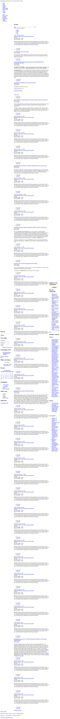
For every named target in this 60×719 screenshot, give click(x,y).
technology (5, 20)
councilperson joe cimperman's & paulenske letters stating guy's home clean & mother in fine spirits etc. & (55, 360)
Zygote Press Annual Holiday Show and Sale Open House (25, 82)
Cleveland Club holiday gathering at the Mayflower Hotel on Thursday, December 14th (30, 227)
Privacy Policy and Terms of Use (6, 717)
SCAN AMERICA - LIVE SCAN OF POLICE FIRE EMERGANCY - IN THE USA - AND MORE (55, 350)
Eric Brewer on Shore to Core (54, 295)
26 (5, 378)
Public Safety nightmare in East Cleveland (55, 302)
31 (1, 379)
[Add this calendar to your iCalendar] (4, 356)
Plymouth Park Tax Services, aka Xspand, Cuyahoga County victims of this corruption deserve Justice (55, 393)
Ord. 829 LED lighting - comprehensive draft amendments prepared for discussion (55, 423)
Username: (3, 340)
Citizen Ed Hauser (20, 713)
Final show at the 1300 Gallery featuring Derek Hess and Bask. (25, 263)
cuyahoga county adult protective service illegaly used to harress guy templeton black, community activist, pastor (55, 382)
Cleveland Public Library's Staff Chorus (21, 51)
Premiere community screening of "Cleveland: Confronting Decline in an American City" (30, 165)
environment (5, 18)
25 (3, 378)
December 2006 (7, 370)
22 (10, 376)
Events (5, 711)
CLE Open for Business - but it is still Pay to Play (55, 448)
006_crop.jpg (54, 439)
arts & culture (5, 15)
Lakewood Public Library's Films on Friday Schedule (24, 36)
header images (5, 8)
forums (4, 7)
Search (4, 387)
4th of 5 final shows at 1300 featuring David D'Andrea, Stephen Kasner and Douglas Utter (31, 99)
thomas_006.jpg (55, 450)
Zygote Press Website (18, 90)
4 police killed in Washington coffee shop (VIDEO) (55, 444)
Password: (3, 342)
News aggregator (6, 388)
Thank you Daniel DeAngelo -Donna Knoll (55, 298)
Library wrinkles (55, 321)
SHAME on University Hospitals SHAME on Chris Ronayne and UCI (55, 314)
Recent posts (5, 386)
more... (6, 385)
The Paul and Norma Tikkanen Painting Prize (7, 353)
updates (4, 12)
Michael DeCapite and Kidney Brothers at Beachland (24, 390)
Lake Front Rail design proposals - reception (55, 427)
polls (4, 10)
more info (18, 49)
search (4, 11)
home (4, 14)
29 (10, 378)
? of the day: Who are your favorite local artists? (55, 388)
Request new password (7, 347)
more (2, 357)
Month (17, 30)
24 (1, 378)
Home (1, 711)
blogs (4, 4)
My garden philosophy (54, 324)
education (4, 17)
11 (3, 375)
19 (5, 376)
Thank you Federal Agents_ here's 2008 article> (55, 327)
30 (12, 378)
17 (1, 376)
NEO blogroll (5, 9)
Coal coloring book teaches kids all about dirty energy (55, 355)
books (4, 5)
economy (4, 16)
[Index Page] (1, 0)
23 (12, 376)
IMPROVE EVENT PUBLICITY (54, 441)
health (4, 19)
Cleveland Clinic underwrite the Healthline (55, 318)
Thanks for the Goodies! (54, 419)
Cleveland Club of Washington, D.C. (24, 231)
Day (17, 32)
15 (10, 375)
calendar (4, 6)
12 (5, 375)
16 (12, 375)
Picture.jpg (54, 446)
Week (17, 31)
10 (1, 375)
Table (17, 33)
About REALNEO (55, 396)
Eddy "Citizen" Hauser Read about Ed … (7, 365)
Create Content (6, 384)
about (4, 2)
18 (3, 376)
